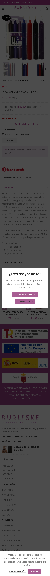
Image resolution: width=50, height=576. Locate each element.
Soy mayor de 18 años (25, 294)
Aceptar (34, 571)
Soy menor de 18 (25, 301)
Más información (17, 571)
